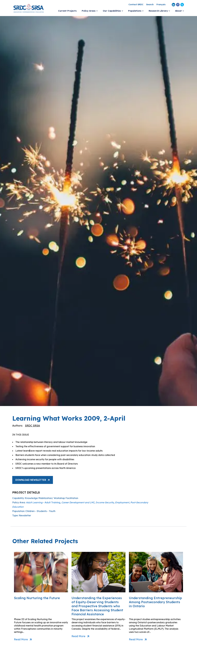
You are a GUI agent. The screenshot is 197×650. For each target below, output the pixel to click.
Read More (21, 639)
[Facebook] (178, 4)
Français (161, 4)
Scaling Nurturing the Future (37, 598)
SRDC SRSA (32, 425)
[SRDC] (28, 7)
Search (150, 4)
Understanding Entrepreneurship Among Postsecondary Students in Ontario (155, 602)
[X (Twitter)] (182, 4)
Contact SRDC (135, 4)
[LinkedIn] (173, 4)
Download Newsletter (30, 479)
